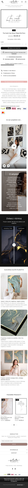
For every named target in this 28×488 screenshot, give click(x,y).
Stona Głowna (7, 5)
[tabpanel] (7, 411)
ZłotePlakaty (14, 460)
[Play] (14, 146)
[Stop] (4, 165)
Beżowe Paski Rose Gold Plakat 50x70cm (6, 418)
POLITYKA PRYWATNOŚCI (9, 484)
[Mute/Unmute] (8, 165)
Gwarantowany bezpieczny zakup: (10, 106)
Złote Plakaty (3, 416)
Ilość (2, 42)
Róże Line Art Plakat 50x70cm (19, 418)
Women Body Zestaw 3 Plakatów (17, 5)
